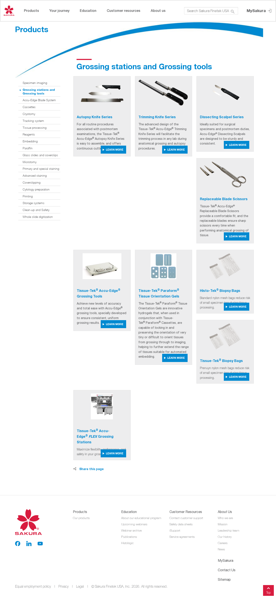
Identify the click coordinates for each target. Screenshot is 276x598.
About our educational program (141, 518)
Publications (129, 536)
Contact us (226, 570)
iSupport (174, 530)
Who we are (225, 518)
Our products (81, 518)
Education (88, 10)
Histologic (127, 543)
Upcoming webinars (134, 524)
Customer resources (123, 10)
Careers (222, 543)
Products (31, 10)
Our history (225, 536)
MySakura (257, 10)
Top (268, 592)
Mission (222, 524)
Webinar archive (131, 530)
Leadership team (228, 530)
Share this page (91, 469)
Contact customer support (186, 518)
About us (158, 10)
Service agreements (182, 536)
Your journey (59, 10)
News (221, 549)
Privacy (63, 586)
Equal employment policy (33, 586)
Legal (80, 586)
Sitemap (224, 579)
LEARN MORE (114, 149)
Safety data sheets (181, 524)
